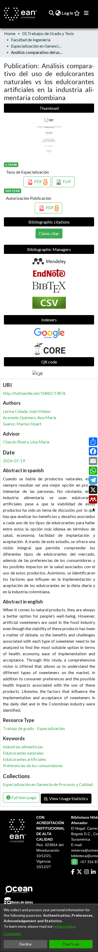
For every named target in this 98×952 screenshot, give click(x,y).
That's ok (70, 944)
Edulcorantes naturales (23, 752)
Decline (25, 944)
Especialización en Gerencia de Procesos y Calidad (37, 45)
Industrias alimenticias (23, 746)
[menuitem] (58, 13)
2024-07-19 (14, 460)
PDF (38, 181)
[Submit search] (51, 13)
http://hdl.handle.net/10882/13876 (34, 393)
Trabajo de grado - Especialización (34, 728)
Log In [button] (68, 12)
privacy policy (64, 926)
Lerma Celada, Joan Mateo (26, 411)
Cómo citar (49, 233)
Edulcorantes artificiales (24, 759)
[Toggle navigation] (86, 13)
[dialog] (49, 928)
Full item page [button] (23, 797)
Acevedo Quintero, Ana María (29, 417)
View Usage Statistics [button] (68, 798)
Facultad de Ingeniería (30, 39)
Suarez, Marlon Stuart (22, 423)
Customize (12, 933)
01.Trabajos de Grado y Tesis (48, 33)
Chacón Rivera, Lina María (26, 441)
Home (9, 33)
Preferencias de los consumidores (33, 765)
